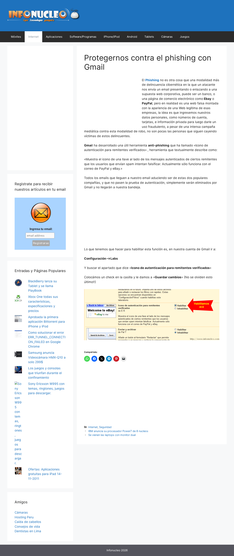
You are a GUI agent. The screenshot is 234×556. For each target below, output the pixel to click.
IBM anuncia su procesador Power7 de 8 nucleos (118, 431)
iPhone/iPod (112, 36)
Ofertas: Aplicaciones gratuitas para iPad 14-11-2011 (45, 474)
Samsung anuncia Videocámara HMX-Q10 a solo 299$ (47, 357)
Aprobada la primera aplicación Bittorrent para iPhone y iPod (46, 321)
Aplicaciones (54, 36)
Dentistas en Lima (28, 531)
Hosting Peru (24, 517)
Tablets (149, 36)
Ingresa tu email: (41, 229)
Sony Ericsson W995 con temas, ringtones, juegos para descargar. (46, 388)
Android (132, 36)
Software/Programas (83, 36)
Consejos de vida (27, 526)
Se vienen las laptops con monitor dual (112, 434)
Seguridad (105, 427)
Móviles (16, 36)
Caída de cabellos (28, 522)
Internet (33, 36)
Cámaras (167, 36)
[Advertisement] (111, 102)
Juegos (184, 36)
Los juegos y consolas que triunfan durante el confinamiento (45, 372)
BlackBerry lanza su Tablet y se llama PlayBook (42, 285)
